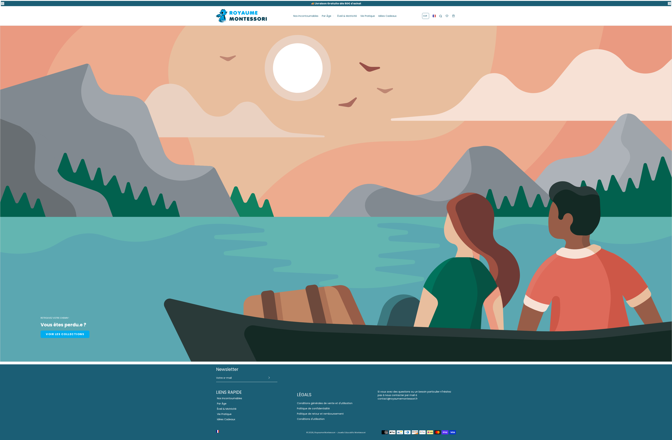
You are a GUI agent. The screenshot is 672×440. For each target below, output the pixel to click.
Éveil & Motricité (226, 409)
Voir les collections (65, 334)
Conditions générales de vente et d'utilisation (324, 403)
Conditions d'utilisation (311, 419)
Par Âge (221, 403)
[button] (2, 3)
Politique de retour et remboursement (320, 413)
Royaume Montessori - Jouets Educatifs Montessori (340, 432)
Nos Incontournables (229, 398)
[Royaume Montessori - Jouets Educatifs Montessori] (241, 16)
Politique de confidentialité (313, 408)
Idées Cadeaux (226, 419)
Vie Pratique (224, 414)
